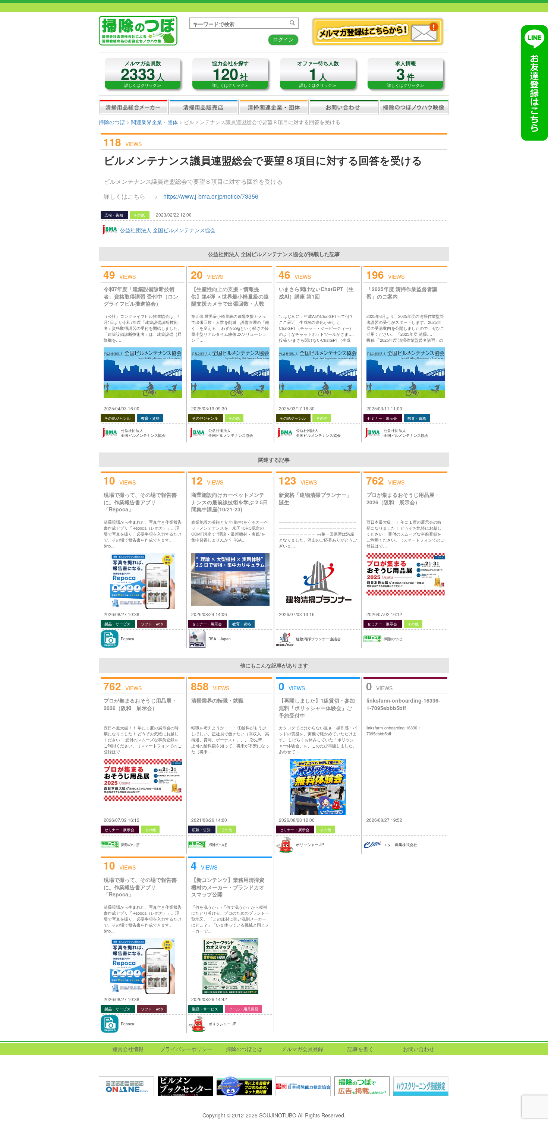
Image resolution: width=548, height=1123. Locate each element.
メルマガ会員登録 (302, 1049)
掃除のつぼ (112, 122)
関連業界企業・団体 (274, 106)
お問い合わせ (344, 106)
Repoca (127, 638)
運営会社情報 (128, 1049)
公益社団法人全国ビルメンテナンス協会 (143, 433)
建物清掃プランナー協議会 (318, 638)
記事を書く (360, 1049)
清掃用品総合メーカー (133, 106)
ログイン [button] (283, 39)
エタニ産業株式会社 (400, 844)
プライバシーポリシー (186, 1049)
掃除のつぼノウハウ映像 (414, 106)
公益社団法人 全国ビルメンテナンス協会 (167, 230)
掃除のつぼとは (244, 1049)
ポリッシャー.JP (310, 844)
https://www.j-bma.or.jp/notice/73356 (210, 196)
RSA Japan (219, 638)
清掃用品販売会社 (203, 106)
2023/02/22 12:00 (174, 214)
